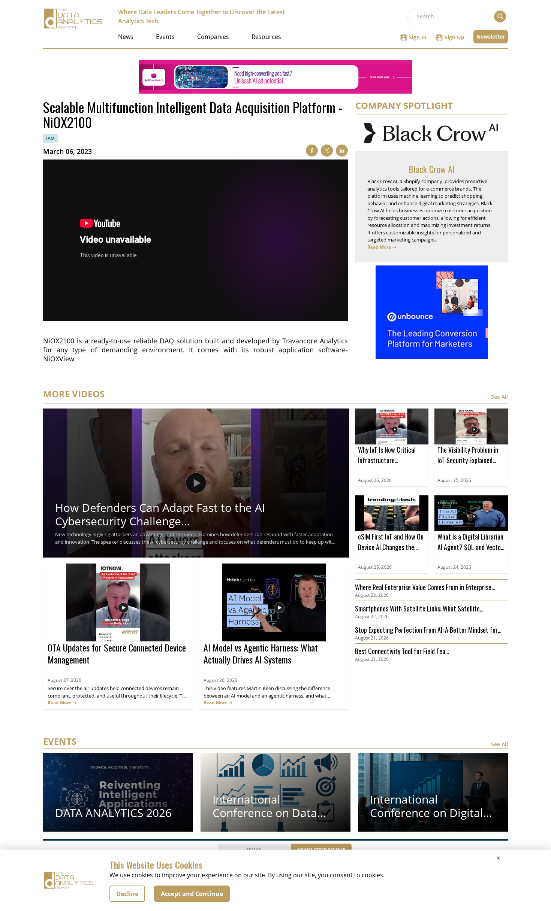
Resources (266, 37)
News (125, 37)
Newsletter (490, 36)
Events (165, 37)
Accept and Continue (192, 894)
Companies (213, 37)
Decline (127, 894)
